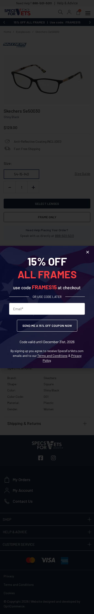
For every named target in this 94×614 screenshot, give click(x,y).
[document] (47, 307)
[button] (87, 252)
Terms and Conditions (52, 356)
